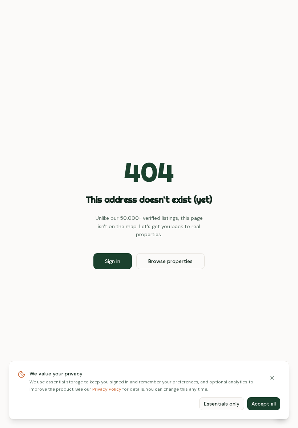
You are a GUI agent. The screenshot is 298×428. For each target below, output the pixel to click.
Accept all (263, 403)
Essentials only (221, 403)
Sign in (112, 261)
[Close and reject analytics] (272, 378)
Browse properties (170, 261)
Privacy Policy (106, 389)
